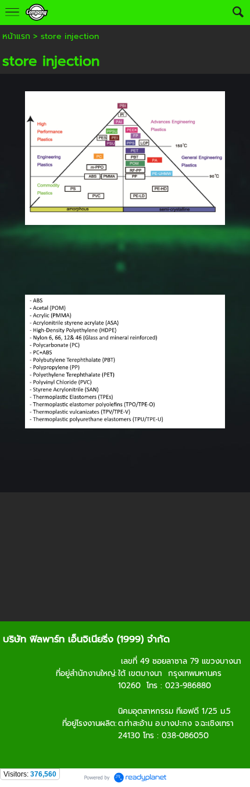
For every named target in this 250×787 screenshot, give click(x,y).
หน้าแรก (16, 36)
